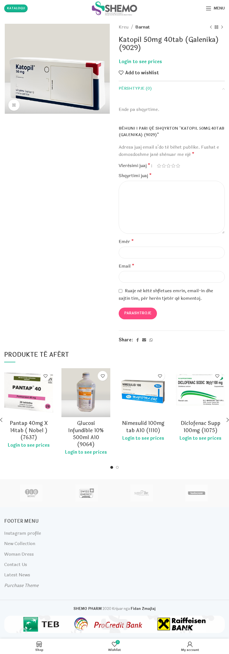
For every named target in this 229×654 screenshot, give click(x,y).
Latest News (17, 574)
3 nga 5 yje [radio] (168, 165)
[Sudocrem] (196, 493)
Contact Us (15, 564)
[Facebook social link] (137, 340)
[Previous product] (211, 27)
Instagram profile (22, 533)
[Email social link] (144, 340)
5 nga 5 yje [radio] (178, 165)
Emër (126, 241)
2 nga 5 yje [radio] (163, 165)
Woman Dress (19, 554)
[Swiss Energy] (86, 493)
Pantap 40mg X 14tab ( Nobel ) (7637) (28, 430)
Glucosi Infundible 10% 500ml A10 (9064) (86, 433)
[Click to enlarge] (14, 105)
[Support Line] (141, 493)
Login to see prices (140, 61)
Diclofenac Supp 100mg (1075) (200, 426)
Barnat (142, 27)
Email (126, 266)
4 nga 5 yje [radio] (173, 165)
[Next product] (222, 27)
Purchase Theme (21, 585)
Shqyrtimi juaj (135, 175)
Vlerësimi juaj (134, 165)
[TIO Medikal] (31, 493)
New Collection (19, 543)
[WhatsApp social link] (151, 340)
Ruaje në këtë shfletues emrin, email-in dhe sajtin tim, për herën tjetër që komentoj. (166, 294)
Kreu (124, 27)
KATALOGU (16, 8)
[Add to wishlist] (45, 376)
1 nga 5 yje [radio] (159, 165)
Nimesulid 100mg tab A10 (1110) (143, 426)
